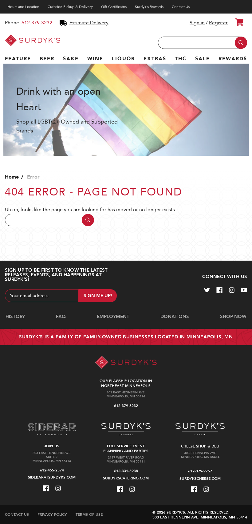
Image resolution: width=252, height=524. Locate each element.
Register (218, 22)
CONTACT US (17, 514)
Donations (174, 316)
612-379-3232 (37, 22)
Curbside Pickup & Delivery (70, 6)
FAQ (61, 316)
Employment (113, 316)
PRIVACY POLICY (52, 514)
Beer (47, 58)
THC (181, 58)
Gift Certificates (114, 6)
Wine (95, 58)
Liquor (123, 58)
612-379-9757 (200, 471)
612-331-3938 (126, 470)
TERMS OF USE (89, 514)
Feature (18, 58)
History (15, 316)
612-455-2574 (52, 470)
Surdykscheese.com (200, 478)
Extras (155, 58)
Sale (202, 58)
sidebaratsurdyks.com (52, 477)
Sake (71, 58)
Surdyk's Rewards (149, 6)
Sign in (197, 22)
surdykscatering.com (126, 478)
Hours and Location (23, 6)
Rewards (233, 58)
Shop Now (233, 316)
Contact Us (181, 6)
